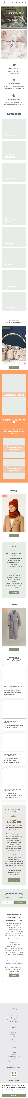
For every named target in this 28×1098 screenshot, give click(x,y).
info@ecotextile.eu (14, 1018)
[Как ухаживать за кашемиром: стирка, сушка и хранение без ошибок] (14, 777)
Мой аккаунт (14, 1038)
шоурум (8, 969)
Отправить (20, 902)
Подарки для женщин (14, 448)
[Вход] (16, 2)
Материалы (7, 686)
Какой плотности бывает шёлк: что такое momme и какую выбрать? (12, 692)
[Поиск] (13, 2)
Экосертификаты (14, 1062)
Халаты (9, 264)
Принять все (14, 1095)
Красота (9, 243)
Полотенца (11, 135)
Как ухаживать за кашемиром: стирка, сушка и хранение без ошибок (13, 795)
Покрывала (11, 285)
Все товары (11, 178)
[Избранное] (19, 2)
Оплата (14, 1040)
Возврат (14, 1036)
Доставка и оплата (14, 1034)
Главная (14, 1052)
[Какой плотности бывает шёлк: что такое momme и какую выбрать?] (14, 674)
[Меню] (25, 2)
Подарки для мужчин (14, 469)
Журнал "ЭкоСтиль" (14, 659)
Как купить (14, 1032)
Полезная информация (16, 686)
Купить (14, 46)
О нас (14, 1058)
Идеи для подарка (14, 394)
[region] (14, 1090)
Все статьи (6, 789)
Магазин (14, 1054)
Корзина (14, 1041)
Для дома (10, 307)
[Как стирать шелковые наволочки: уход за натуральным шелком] (14, 742)
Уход (5, 687)
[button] (3, 17)
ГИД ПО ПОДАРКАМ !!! (14, 420)
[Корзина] (22, 2)
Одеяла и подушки (10, 155)
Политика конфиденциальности (13, 1090)
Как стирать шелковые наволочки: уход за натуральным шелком (11, 760)
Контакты (14, 1060)
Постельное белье (11, 220)
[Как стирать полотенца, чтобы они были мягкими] (14, 709)
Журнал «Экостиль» (14, 1056)
